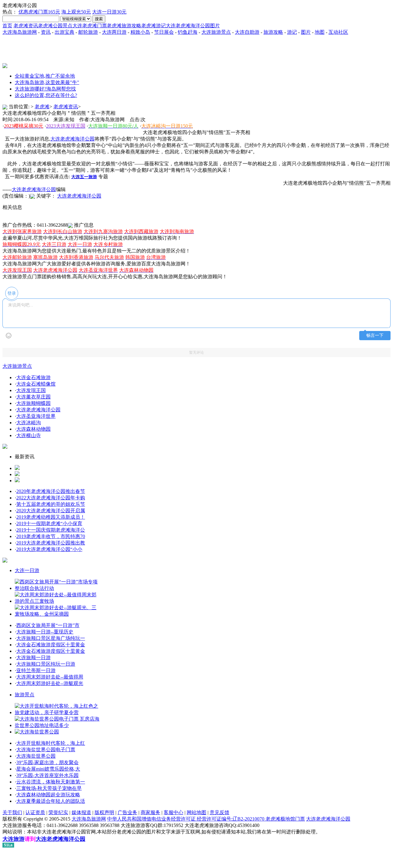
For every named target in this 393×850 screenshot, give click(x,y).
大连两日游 (114, 32)
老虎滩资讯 (26, 25)
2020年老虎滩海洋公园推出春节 (50, 491)
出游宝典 (64, 32)
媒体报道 (81, 812)
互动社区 (338, 32)
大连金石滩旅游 (33, 377)
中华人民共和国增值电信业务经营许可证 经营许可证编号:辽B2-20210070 (186, 818)
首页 (7, 25)
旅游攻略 (273, 32)
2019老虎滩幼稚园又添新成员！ (50, 517)
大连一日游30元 (109, 11)
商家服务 (150, 812)
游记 (292, 32)
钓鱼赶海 (187, 32)
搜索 (99, 19)
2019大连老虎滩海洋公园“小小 (49, 549)
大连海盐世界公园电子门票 (45, 749)
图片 (306, 32)
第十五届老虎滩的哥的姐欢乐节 (50, 504)
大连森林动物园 (33, 429)
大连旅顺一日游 (33, 657)
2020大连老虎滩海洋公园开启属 (50, 510)
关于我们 (12, 812)
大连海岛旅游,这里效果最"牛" (47, 82)
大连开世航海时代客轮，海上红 (50, 743)
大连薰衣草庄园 (33, 396)
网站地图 (196, 812)
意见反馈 (219, 812)
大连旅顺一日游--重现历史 (44, 631)
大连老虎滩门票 (89, 25)
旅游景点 (24, 694)
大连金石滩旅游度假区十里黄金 (50, 644)
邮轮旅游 (88, 32)
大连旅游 (13, 839)
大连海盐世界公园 (36, 756)
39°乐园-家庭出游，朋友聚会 (47, 762)
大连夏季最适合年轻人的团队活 (50, 801)
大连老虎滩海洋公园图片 (193, 25)
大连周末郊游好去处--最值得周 (49, 676)
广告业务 (127, 812)
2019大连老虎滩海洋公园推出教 (50, 542)
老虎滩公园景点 (55, 25)
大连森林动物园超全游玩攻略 (48, 794)
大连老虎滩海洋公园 (34, 189)
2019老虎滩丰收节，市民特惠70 (50, 536)
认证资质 (35, 812)
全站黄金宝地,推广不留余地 (45, 76)
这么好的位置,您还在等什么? (46, 95)
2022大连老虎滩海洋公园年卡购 (50, 497)
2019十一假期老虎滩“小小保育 (49, 523)
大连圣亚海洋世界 (36, 416)
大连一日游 (27, 570)
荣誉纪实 (58, 812)
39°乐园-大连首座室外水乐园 (47, 775)
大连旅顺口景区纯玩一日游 (45, 664)
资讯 (46, 32)
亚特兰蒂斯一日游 (36, 670)
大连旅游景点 (216, 32)
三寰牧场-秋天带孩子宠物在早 (49, 788)
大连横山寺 (28, 435)
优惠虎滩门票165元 (39, 11)
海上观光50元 (76, 11)
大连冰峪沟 (28, 422)
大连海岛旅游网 (19, 32)
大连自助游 (247, 32)
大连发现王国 (31, 390)
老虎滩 (42, 106)
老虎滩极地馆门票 (285, 818)
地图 (320, 32)
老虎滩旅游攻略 (124, 25)
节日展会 (164, 32)
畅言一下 (374, 335)
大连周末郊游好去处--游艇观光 (49, 683)
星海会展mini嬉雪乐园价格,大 (48, 768)
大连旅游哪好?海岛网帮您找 (45, 88)
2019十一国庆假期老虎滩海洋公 (50, 530)
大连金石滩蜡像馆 (36, 384)
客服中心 (173, 812)
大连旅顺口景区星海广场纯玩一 (50, 638)
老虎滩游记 (153, 25)
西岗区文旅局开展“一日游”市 (48, 625)
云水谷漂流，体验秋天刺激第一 (50, 781)
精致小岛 (140, 32)
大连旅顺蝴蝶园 (33, 403)
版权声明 (104, 812)
